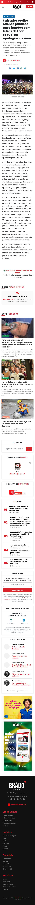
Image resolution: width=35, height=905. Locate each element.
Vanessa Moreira (18, 654)
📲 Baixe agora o (17, 272)
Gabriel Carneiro (18, 645)
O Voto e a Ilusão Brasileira (18, 648)
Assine (29, 7)
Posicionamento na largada (19, 657)
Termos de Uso (17, 598)
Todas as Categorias (10, 836)
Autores (5, 826)
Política (5, 336)
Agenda (5, 849)
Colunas (5, 861)
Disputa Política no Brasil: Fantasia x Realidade (21, 666)
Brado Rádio (7, 859)
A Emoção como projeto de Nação (21, 675)
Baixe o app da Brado (18, 804)
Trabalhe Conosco (9, 823)
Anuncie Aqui (7, 821)
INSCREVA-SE (17, 590)
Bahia (5, 841)
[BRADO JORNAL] (17, 7)
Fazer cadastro (8, 884)
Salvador (9, 16)
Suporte (5, 889)
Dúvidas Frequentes (9, 887)
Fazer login (6, 882)
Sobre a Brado (8, 815)
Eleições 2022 (7, 869)
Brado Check (7, 864)
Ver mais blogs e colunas (17, 691)
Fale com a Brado (9, 818)
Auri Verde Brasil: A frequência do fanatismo (21, 684)
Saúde (5, 846)
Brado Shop (7, 866)
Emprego (6, 417)
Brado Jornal (15, 60)
